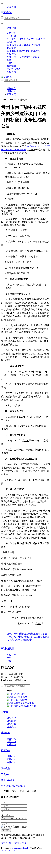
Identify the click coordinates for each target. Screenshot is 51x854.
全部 (9, 45)
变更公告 (11, 658)
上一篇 (27, 633)
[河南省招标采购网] (17, 697)
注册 (14, 7)
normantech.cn (8, 850)
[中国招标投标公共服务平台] (21, 706)
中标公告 (11, 661)
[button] (14, 826)
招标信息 (11, 88)
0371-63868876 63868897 (13, 786)
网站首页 (11, 33)
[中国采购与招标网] (17, 700)
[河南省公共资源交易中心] (20, 703)
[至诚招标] (25, 12)
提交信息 (6, 830)
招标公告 (11, 91)
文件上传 (5, 815)
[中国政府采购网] (16, 694)
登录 (9, 7)
